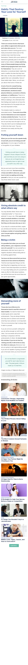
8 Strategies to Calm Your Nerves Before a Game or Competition (13, 500)
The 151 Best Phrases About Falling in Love (13, 419)
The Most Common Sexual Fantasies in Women (14, 440)
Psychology (3, 5)
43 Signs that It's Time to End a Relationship (12, 480)
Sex (2, 437)
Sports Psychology (6, 497)
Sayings (3, 417)
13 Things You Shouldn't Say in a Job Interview (12, 520)
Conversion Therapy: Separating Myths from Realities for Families (12, 399)
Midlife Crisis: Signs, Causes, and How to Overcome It (12, 540)
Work (2, 517)
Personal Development (7, 538)
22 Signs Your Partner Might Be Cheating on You (12, 460)
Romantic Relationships (7, 457)
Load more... (14, 545)
